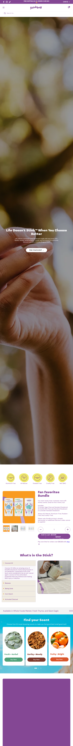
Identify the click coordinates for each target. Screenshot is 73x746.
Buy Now (14, 660)
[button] (40, 529)
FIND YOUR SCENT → (36, 250)
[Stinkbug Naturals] (36, 8)
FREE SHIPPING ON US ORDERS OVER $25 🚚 (36, 1)
